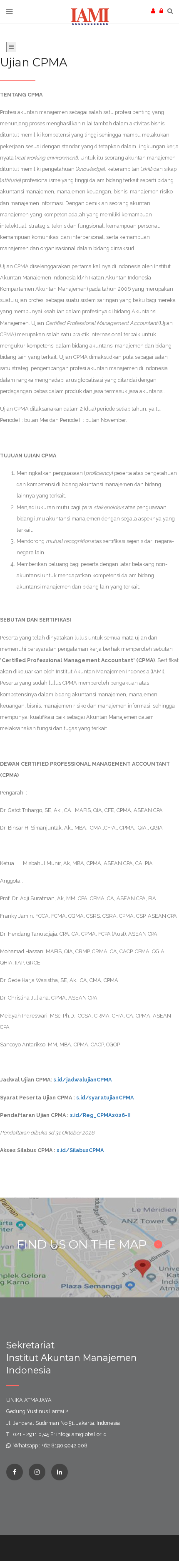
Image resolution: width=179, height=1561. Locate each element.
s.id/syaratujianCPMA (105, 1097)
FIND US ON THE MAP (83, 1244)
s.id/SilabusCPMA (80, 1150)
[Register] (155, 10)
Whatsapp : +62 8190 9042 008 (50, 1445)
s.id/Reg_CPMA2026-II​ (100, 1115)
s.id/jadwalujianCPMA (82, 1079)
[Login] (163, 10)
